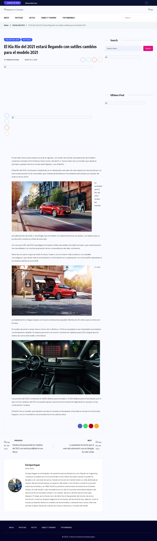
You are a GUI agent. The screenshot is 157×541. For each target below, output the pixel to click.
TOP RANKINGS (68, 18)
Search (148, 48)
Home (6, 25)
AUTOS (32, 18)
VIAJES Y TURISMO (48, 18)
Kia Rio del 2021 (19, 25)
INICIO (6, 18)
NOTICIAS (19, 18)
